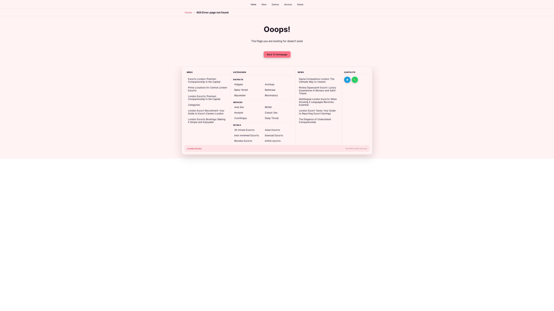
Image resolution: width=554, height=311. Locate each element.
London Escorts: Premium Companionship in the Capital (204, 97)
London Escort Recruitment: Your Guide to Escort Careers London (206, 112)
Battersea (270, 89)
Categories (194, 104)
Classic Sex (271, 112)
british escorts (273, 140)
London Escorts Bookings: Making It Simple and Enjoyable (206, 121)
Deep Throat (272, 118)
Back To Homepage (277, 54)
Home (188, 12)
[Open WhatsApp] (355, 80)
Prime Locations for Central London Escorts (207, 89)
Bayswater (240, 95)
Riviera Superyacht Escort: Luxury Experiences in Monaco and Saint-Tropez (317, 90)
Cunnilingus (240, 118)
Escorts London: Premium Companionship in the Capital (204, 80)
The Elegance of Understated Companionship (315, 121)
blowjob (238, 112)
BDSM (268, 107)
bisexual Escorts (274, 135)
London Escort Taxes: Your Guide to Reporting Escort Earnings (317, 112)
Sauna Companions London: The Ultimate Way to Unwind (316, 80)
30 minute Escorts (244, 129)
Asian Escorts (272, 129)
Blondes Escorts (243, 140)
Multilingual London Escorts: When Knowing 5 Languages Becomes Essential (318, 102)
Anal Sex (239, 107)
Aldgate (238, 84)
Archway (269, 84)
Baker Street (241, 89)
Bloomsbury (271, 95)
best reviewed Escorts (246, 135)
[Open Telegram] (347, 80)
